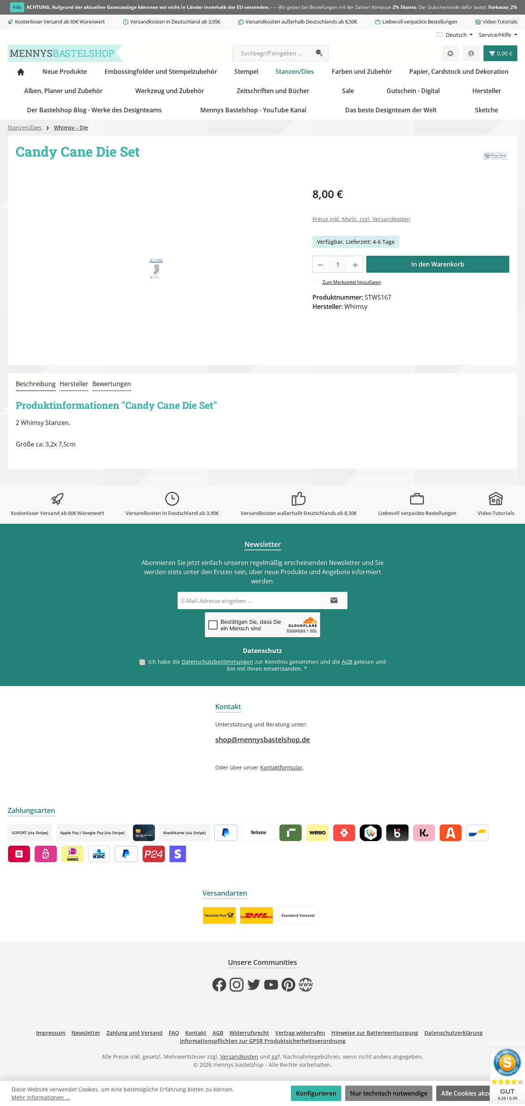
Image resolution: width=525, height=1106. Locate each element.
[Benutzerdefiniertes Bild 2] (256, 915)
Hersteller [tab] (74, 384)
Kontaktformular (281, 767)
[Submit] (334, 600)
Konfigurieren (316, 1093)
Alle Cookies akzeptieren (477, 1093)
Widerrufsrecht (249, 1032)
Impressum (50, 1032)
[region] (156, 268)
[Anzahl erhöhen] (355, 264)
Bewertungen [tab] (111, 384)
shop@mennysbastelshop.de (262, 739)
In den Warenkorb (437, 264)
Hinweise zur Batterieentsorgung (374, 1032)
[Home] (21, 71)
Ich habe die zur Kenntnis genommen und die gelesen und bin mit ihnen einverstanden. (267, 665)
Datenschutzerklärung (453, 1032)
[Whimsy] (495, 156)
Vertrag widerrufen (300, 1032)
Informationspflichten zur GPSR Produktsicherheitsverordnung (263, 1040)
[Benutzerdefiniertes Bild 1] (219, 915)
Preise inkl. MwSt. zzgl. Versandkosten (361, 219)
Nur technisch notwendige (388, 1093)
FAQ (174, 1032)
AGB (347, 661)
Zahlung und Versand (134, 1032)
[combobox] (272, 53)
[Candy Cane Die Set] (156, 268)
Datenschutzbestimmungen (217, 661)
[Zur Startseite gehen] (65, 53)
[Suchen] (320, 53)
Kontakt (195, 1032)
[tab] (36, 384)
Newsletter (85, 1032)
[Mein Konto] (471, 53)
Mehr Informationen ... (41, 1097)
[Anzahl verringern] (320, 264)
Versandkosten (239, 1056)
